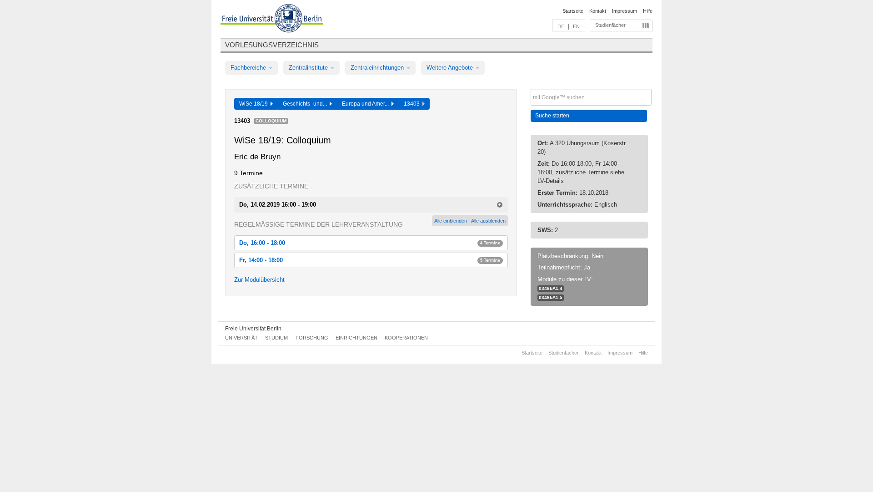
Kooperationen (406, 337)
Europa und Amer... (366, 104)
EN (576, 26)
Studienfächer (610, 25)
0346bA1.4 (550, 288)
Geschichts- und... (306, 104)
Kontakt (597, 11)
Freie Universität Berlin (253, 328)
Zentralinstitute (309, 67)
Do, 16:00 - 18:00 (369, 242)
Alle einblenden (450, 220)
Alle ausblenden (488, 220)
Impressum (624, 11)
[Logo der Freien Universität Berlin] (272, 19)
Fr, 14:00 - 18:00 (369, 260)
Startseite (572, 11)
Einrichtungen (356, 337)
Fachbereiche (249, 67)
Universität (241, 337)
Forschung (312, 337)
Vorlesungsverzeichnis (272, 45)
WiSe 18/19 (255, 104)
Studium (276, 337)
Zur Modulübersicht (259, 279)
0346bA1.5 (550, 297)
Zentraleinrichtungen (378, 67)
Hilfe (647, 11)
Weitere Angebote (450, 67)
